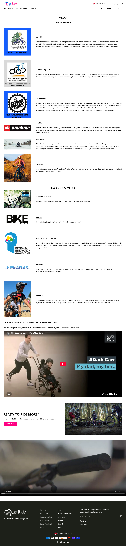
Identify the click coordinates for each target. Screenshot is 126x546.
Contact (119, 8)
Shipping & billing (46, 517)
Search (60, 524)
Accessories (21, 8)
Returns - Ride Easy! (65, 513)
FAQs (42, 527)
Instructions (44, 513)
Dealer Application (46, 524)
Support (110, 8)
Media (60, 510)
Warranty (61, 517)
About (102, 8)
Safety (60, 520)
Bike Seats (8, 8)
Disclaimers (84, 524)
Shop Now (43, 510)
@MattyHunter (94, 149)
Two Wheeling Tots (87, 77)
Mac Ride (65, 542)
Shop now (10, 424)
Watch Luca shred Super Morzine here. (100, 303)
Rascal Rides (115, 46)
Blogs (60, 527)
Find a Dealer (44, 520)
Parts (33, 8)
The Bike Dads (109, 110)
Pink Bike (39, 123)
